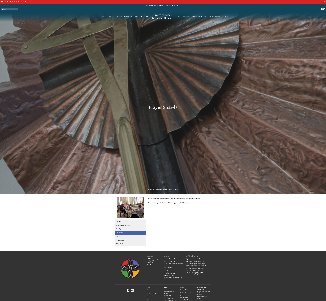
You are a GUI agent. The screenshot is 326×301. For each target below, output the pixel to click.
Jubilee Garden (120, 244)
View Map (149, 265)
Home (103, 16)
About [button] (149, 292)
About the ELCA (168, 297)
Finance (199, 300)
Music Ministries (184, 297)
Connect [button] (149, 296)
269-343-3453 (172, 259)
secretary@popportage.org (176, 263)
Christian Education (185, 295)
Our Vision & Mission (169, 291)
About (110, 16)
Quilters (118, 236)
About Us (166, 290)
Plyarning (118, 229)
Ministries (186, 16)
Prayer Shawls (120, 232)
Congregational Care (202, 296)
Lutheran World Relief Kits (123, 225)
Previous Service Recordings (219, 16)
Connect (137, 16)
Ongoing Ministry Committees (184, 290)
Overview (118, 221)
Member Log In (197, 16)
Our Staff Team (167, 295)
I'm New (166, 293)
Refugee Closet (120, 240)
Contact (318, 9)
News (178, 16)
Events (147, 16)
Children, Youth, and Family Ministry (187, 293)
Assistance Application (124, 16)
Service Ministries (161, 189)
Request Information (169, 298)
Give (206, 16)
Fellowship (199, 294)
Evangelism (199, 298)
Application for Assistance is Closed (19, 2)
